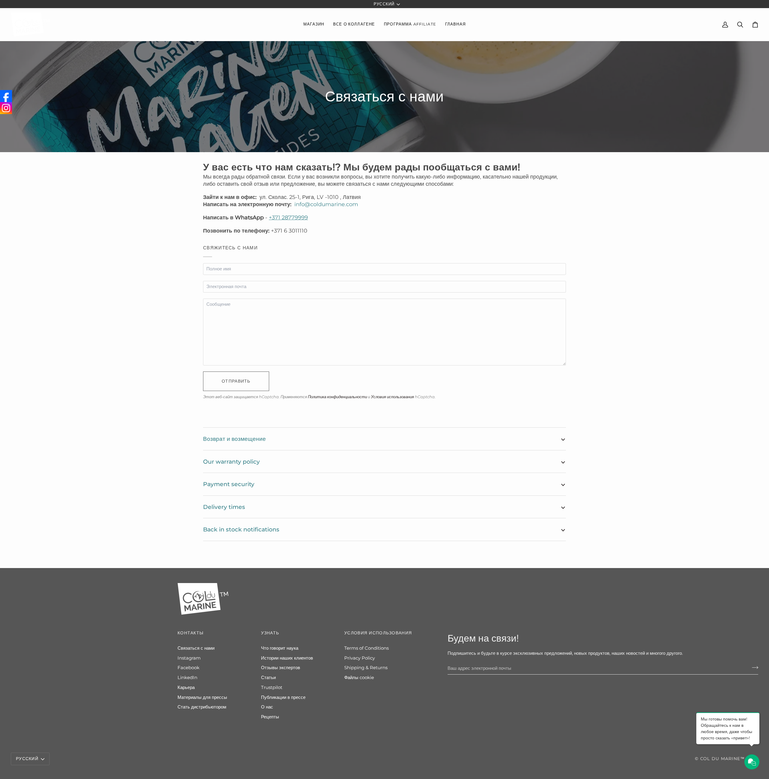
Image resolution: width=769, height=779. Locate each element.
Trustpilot (271, 687)
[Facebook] (6, 96)
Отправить (236, 381)
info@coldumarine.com (326, 204)
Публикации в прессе (283, 697)
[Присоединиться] (753, 667)
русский (384, 4)
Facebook (188, 667)
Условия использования (392, 396)
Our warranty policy (231, 461)
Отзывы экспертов (280, 667)
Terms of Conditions (366, 648)
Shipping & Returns (366, 667)
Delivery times (224, 506)
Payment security (228, 484)
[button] (314, 24)
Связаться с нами (196, 648)
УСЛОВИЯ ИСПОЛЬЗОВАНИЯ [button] (378, 633)
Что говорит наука (279, 648)
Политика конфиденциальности (337, 396)
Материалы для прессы (202, 697)
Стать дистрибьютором (202, 707)
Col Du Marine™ (722, 758)
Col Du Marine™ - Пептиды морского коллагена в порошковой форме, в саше (85, 761)
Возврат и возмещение (234, 438)
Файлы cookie (359, 677)
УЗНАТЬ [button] (270, 633)
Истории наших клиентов (287, 658)
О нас (267, 707)
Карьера (186, 687)
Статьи (268, 677)
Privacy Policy (359, 658)
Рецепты (270, 717)
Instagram (189, 658)
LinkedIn (187, 677)
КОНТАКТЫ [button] (190, 633)
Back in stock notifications (241, 529)
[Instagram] (6, 108)
